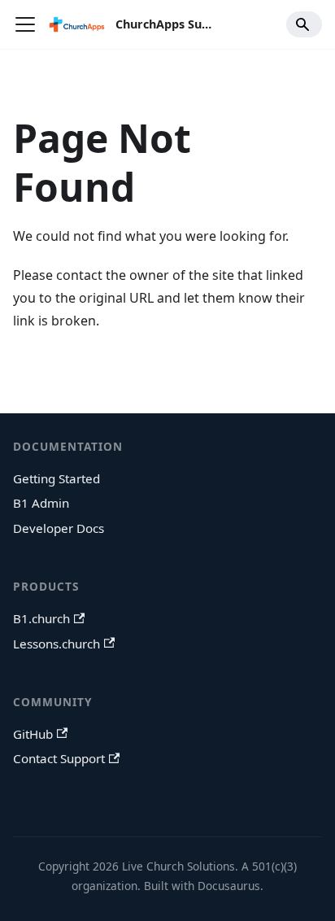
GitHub (33, 734)
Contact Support (59, 758)
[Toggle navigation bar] (25, 24)
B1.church (41, 618)
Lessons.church (56, 643)
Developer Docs (58, 528)
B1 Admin (41, 503)
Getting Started (56, 478)
